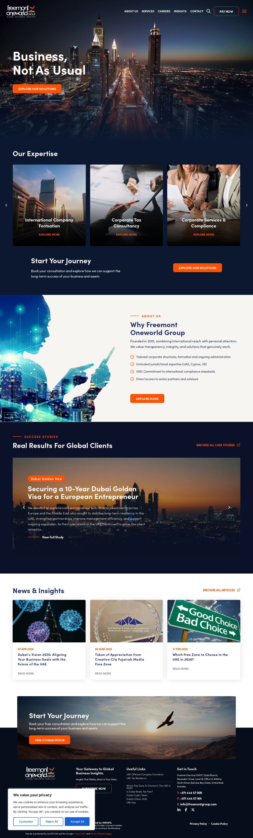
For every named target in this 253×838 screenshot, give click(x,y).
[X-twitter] (193, 809)
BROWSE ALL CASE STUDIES (215, 445)
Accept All (77, 821)
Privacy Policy (80, 833)
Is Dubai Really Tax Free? (139, 792)
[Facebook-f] (186, 809)
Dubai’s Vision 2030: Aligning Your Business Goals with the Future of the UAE (42, 659)
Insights (180, 11)
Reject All (52, 821)
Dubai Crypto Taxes (136, 795)
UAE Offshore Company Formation (144, 774)
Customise (26, 821)
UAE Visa (131, 802)
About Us (131, 11)
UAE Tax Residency (136, 778)
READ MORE (26, 673)
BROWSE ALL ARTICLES (219, 590)
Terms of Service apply (101, 833)
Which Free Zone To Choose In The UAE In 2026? (148, 787)
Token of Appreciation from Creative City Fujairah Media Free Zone (119, 659)
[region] (51, 809)
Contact (196, 11)
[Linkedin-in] (179, 809)
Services (148, 11)
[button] (246, 205)
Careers (164, 11)
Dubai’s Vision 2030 (136, 799)
